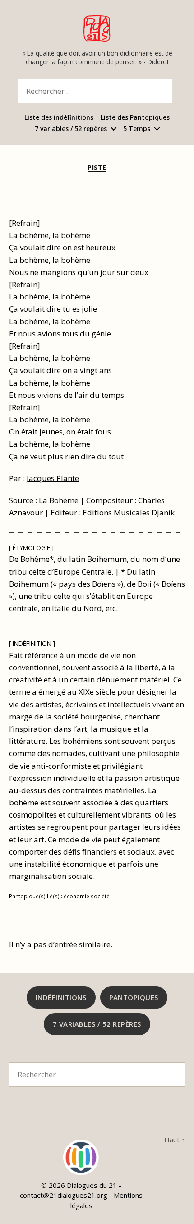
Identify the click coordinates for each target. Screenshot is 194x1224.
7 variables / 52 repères (71, 129)
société (100, 896)
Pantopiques (134, 997)
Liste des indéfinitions (58, 117)
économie (76, 896)
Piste (97, 168)
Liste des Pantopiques (135, 117)
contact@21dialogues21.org (63, 1195)
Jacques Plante (53, 478)
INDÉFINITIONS (61, 997)
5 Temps (136, 129)
